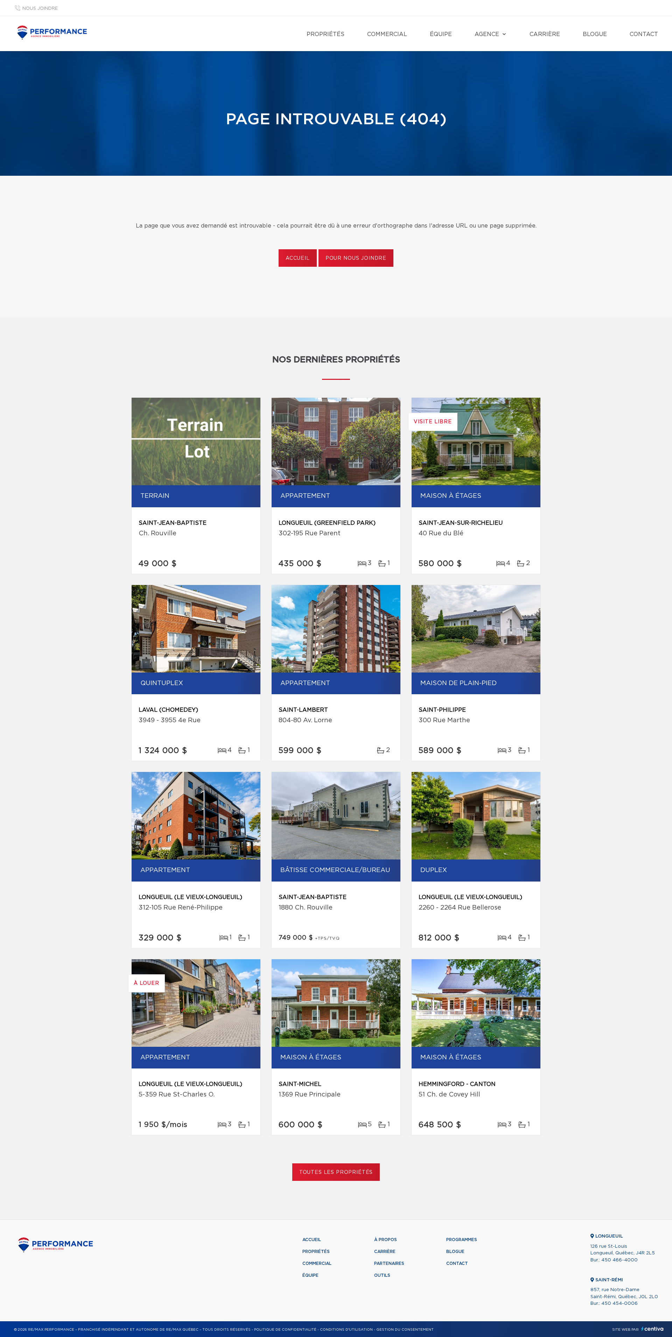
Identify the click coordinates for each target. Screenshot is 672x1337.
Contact (644, 34)
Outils (382, 1275)
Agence (487, 34)
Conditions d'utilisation (346, 1329)
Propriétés (325, 34)
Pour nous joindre (356, 258)
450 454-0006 (619, 1303)
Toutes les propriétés (336, 1172)
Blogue (595, 34)
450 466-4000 (619, 1260)
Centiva (652, 1328)
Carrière (545, 34)
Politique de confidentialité (285, 1329)
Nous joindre (40, 8)
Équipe (441, 34)
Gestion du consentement (405, 1329)
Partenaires (389, 1263)
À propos (385, 1240)
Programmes (461, 1240)
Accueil (298, 258)
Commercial (387, 34)
